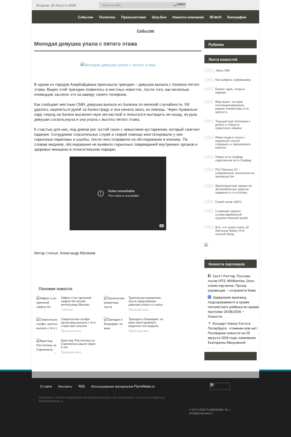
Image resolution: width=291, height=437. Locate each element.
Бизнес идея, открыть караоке (227, 90)
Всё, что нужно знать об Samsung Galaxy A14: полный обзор (229, 230)
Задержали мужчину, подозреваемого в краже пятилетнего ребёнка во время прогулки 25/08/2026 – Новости (233, 307)
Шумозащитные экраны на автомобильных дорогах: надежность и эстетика (230, 188)
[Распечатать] (152, 264)
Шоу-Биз (159, 17)
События (85, 17)
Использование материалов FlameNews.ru (123, 386)
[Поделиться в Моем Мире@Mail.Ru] (108, 264)
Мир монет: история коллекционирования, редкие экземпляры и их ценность (229, 106)
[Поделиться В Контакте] (134, 264)
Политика (107, 17)
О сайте (46, 386)
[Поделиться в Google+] (91, 264)
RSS (81, 386)
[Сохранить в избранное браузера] (143, 264)
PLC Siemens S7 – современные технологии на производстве (231, 172)
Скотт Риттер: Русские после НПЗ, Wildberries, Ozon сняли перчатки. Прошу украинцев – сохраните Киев (232, 283)
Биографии (236, 17)
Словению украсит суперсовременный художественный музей (228, 214)
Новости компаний (188, 17)
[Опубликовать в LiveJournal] (100, 264)
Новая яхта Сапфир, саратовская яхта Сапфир (230, 158)
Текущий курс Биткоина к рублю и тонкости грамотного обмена (229, 124)
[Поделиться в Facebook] (82, 264)
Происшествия (133, 17)
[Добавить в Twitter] (126, 264)
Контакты (65, 386)
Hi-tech (215, 17)
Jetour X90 (219, 70)
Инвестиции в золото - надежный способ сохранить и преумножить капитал (230, 142)
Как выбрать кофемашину (230, 79)
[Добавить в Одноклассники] (117, 264)
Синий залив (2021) (225, 201)
